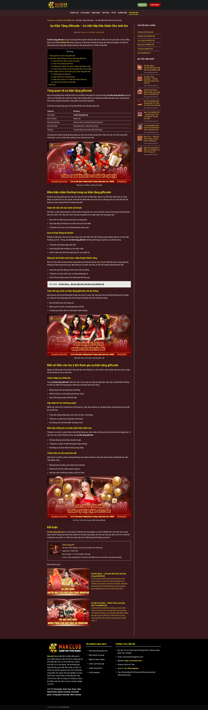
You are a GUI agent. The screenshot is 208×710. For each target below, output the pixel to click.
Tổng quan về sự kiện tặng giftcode (61, 56)
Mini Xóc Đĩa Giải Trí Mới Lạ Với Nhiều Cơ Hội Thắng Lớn (151, 150)
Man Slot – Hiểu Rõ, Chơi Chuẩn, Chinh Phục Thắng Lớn (151, 139)
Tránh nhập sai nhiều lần (61, 74)
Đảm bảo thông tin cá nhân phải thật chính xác (69, 79)
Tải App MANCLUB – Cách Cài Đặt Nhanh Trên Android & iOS (152, 128)
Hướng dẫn (122, 13)
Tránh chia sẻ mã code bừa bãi (63, 82)
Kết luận (51, 85)
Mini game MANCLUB (145, 45)
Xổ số (113, 13)
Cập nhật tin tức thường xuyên (63, 77)
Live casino (85, 13)
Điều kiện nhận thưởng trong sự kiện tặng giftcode (67, 58)
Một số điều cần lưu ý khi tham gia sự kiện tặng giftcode (69, 72)
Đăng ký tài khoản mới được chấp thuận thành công (71, 66)
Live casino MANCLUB (146, 40)
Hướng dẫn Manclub (145, 32)
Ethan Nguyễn (99, 32)
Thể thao (105, 13)
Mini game (96, 13)
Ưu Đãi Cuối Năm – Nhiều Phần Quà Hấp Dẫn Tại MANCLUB (152, 92)
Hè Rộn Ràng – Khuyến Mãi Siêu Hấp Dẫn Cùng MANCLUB (152, 68)
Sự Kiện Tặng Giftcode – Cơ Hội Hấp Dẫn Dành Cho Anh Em (151, 80)
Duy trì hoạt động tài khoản (62, 64)
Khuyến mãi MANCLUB (65, 20)
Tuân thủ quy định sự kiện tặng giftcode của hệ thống (71, 69)
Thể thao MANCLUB (145, 49)
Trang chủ (74, 13)
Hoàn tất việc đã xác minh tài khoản (65, 61)
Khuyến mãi (133, 13)
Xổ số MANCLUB (143, 53)
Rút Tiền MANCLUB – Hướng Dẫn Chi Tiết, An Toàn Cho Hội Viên (152, 103)
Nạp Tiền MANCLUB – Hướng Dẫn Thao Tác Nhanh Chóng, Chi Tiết (151, 115)
